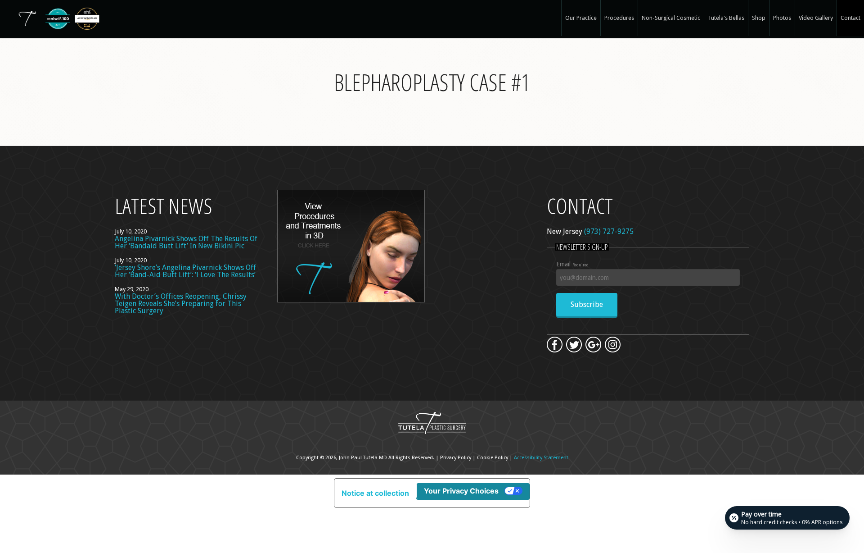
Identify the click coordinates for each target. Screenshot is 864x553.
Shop (758, 17)
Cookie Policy (492, 458)
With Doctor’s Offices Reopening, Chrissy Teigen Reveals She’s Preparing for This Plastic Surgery (181, 303)
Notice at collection (375, 493)
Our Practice (581, 17)
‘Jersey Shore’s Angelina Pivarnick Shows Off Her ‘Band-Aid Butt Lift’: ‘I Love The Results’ (185, 271)
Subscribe (587, 304)
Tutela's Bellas (726, 17)
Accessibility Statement (541, 458)
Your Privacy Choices (461, 490)
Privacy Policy (455, 458)
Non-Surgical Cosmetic (671, 17)
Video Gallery (816, 17)
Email (572, 264)
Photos (782, 17)
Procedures (619, 17)
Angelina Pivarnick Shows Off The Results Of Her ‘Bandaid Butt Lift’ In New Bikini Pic (186, 242)
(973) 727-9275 (609, 231)
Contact (850, 17)
